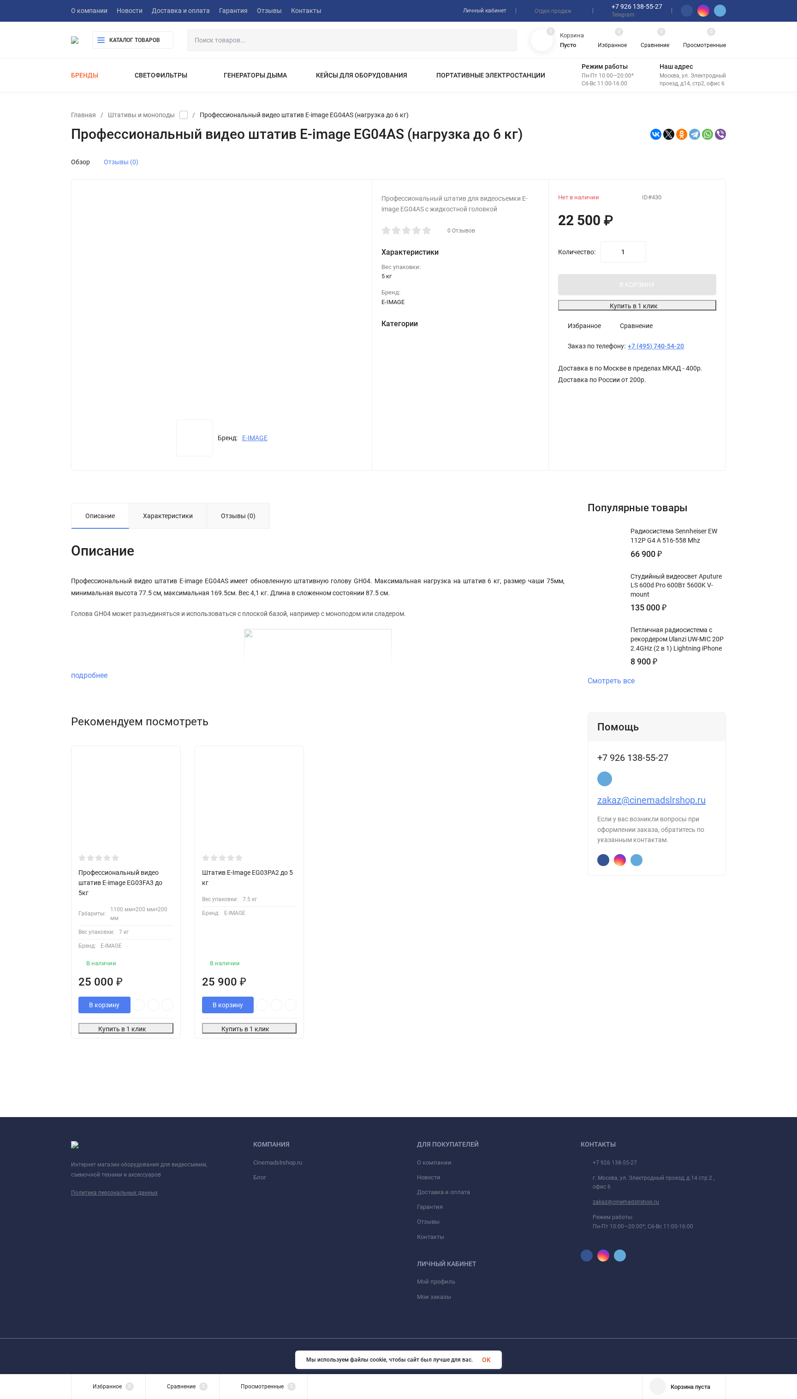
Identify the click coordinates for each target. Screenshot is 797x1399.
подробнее (90, 675)
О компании (434, 1162)
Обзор (80, 162)
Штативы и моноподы (141, 115)
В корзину (104, 1005)
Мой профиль (436, 1281)
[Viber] (720, 134)
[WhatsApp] (707, 134)
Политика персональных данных (114, 1193)
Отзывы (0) (121, 162)
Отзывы (428, 1221)
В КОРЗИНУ (637, 284)
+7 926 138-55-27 (637, 6)
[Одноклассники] (681, 134)
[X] (668, 134)
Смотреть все (611, 681)
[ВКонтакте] (655, 134)
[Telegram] (694, 134)
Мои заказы (434, 1296)
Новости (428, 1177)
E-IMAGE (255, 438)
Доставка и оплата (443, 1192)
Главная (83, 115)
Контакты (430, 1236)
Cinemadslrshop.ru (277, 1162)
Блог (259, 1177)
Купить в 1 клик (634, 306)
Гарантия (430, 1206)
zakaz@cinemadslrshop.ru (651, 800)
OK (486, 1359)
